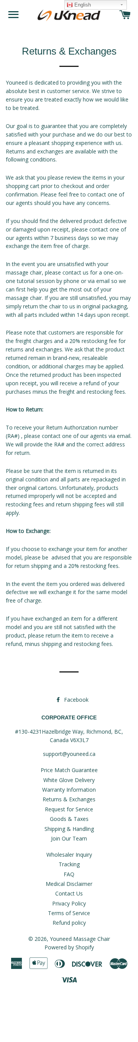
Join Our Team (69, 838)
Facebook (75, 699)
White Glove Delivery (69, 780)
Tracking (69, 864)
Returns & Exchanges (69, 799)
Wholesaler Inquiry (69, 854)
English (82, 5)
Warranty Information (69, 789)
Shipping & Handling (69, 828)
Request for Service (69, 809)
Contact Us (69, 893)
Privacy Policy (69, 903)
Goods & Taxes (69, 818)
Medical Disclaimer (69, 883)
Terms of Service (69, 913)
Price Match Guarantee (69, 770)
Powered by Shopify (69, 947)
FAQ (69, 874)
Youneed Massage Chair (80, 938)
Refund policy (69, 922)
